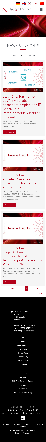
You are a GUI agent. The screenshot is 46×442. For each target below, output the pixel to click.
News (22, 56)
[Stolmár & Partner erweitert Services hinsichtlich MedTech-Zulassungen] (23, 155)
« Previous (12, 288)
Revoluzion (27, 433)
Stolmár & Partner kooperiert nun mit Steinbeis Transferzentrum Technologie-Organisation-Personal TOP (23, 256)
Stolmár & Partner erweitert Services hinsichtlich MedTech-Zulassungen (19, 181)
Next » (41, 294)
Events (13, 56)
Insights (32, 56)
